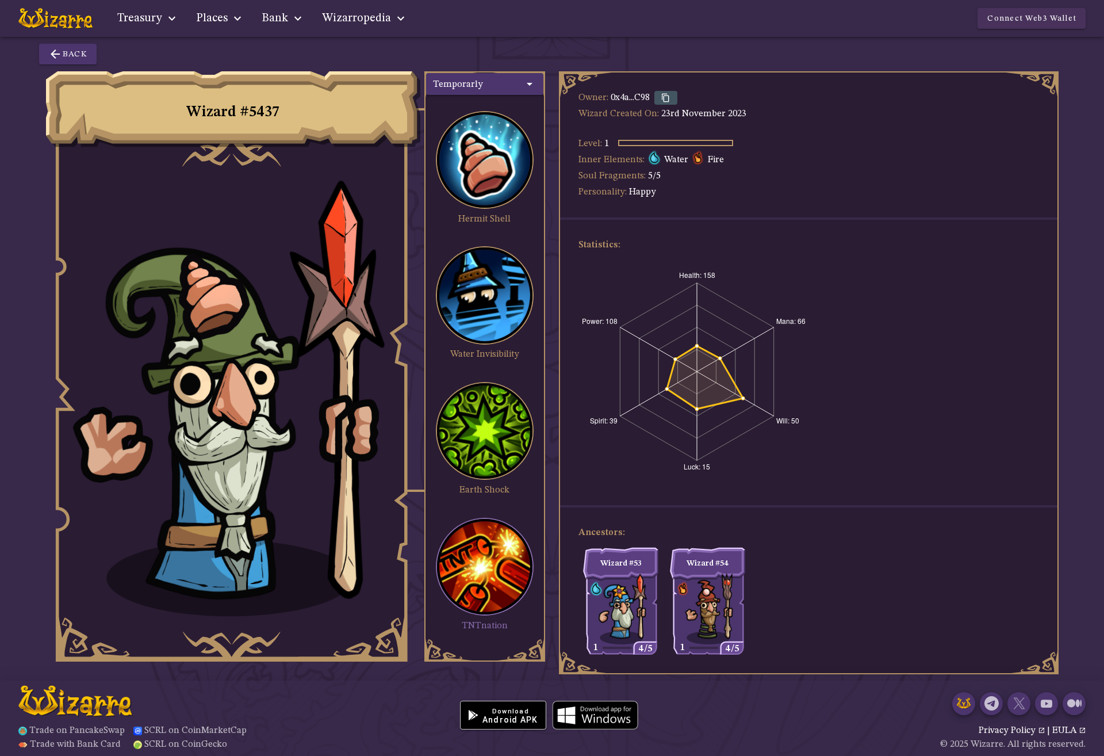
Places (213, 18)
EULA (1065, 730)
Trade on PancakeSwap (77, 730)
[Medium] (1074, 703)
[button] (484, 84)
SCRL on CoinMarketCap (195, 730)
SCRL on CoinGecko (185, 744)
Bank (276, 18)
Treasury (141, 18)
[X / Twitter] (1018, 703)
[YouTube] (1046, 703)
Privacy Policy (1008, 730)
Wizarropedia (358, 18)
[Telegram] (991, 703)
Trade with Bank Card (75, 744)
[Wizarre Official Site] (963, 703)
